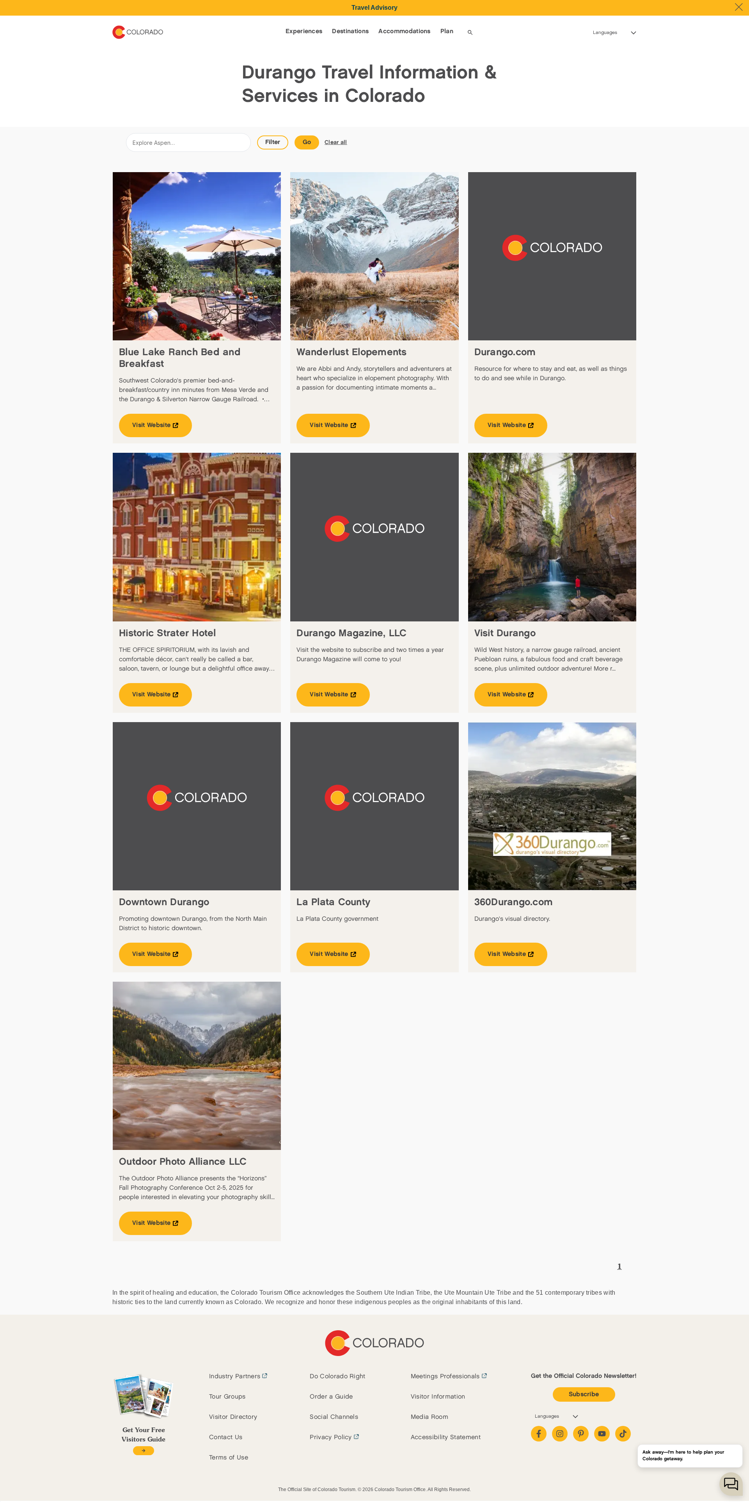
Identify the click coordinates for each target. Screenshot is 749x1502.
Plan (446, 31)
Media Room (429, 1417)
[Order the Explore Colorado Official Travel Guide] (143, 1450)
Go (307, 142)
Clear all (336, 142)
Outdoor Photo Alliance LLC (183, 1161)
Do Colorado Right (337, 1376)
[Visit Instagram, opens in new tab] (560, 1433)
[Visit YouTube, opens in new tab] (602, 1433)
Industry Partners (234, 1376)
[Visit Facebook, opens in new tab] (539, 1433)
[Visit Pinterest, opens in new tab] (581, 1433)
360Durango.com (513, 902)
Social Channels (334, 1417)
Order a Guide (331, 1397)
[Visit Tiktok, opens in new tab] (623, 1433)
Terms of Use (228, 1458)
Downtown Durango (164, 902)
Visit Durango (505, 633)
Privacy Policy (330, 1437)
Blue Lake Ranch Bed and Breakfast (180, 358)
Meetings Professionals (445, 1376)
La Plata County (333, 902)
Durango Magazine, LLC (351, 633)
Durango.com (505, 352)
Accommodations (404, 31)
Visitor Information (438, 1397)
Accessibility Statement (446, 1437)
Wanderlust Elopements (351, 352)
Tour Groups (227, 1397)
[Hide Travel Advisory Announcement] (739, 7)
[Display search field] (470, 32)
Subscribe (584, 1394)
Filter (272, 142)
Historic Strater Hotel (167, 633)
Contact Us (225, 1437)
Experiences (304, 31)
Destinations (350, 31)
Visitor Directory (233, 1417)
